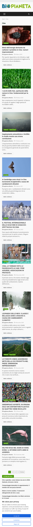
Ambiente (6, 43)
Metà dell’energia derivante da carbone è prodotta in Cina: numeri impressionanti (16, 35)
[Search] (28, 14)
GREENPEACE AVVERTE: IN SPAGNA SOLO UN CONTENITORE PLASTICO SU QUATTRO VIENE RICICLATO (16, 392)
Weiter (22, 472)
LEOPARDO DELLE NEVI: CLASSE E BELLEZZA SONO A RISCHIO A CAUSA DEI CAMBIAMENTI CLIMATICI (16, 301)
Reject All (16, 524)
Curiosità (6, 86)
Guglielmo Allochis (8, 54)
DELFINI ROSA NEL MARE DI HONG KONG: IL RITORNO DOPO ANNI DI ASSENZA (16, 435)
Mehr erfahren (7, 65)
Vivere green (12, 354)
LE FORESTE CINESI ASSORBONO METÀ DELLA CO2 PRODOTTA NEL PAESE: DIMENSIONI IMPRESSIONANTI (16, 347)
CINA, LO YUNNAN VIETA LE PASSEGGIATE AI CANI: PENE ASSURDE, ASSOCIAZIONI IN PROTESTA (16, 254)
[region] (16, 513)
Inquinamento (13, 129)
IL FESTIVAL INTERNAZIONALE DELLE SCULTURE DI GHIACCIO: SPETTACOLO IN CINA (16, 210)
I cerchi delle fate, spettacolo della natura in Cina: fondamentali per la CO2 (16, 79)
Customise (16, 520)
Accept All (16, 516)
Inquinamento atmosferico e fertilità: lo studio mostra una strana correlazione (16, 122)
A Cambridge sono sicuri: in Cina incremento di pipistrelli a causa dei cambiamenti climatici (16, 167)
